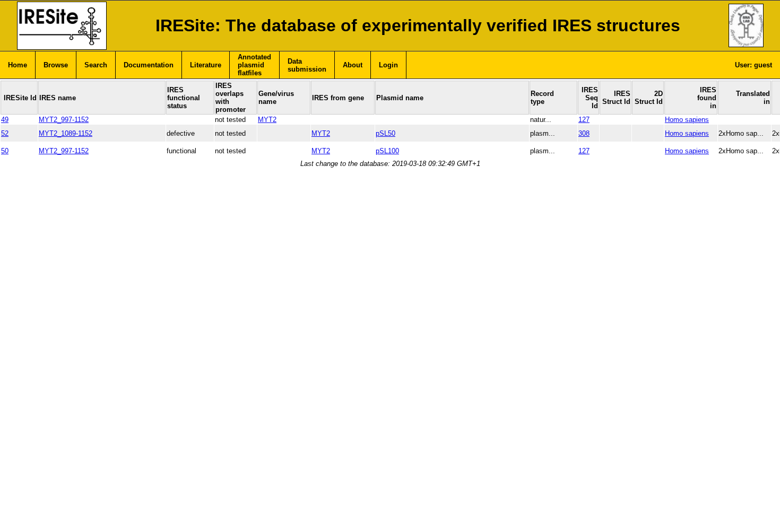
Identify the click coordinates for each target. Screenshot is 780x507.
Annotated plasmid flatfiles (254, 65)
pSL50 (385, 133)
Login (388, 65)
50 (4, 151)
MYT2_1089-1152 (65, 133)
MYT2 (267, 120)
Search (95, 65)
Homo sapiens (687, 120)
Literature (205, 65)
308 (584, 133)
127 (584, 120)
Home (17, 65)
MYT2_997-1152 (64, 120)
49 (4, 120)
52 (4, 133)
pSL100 (387, 151)
